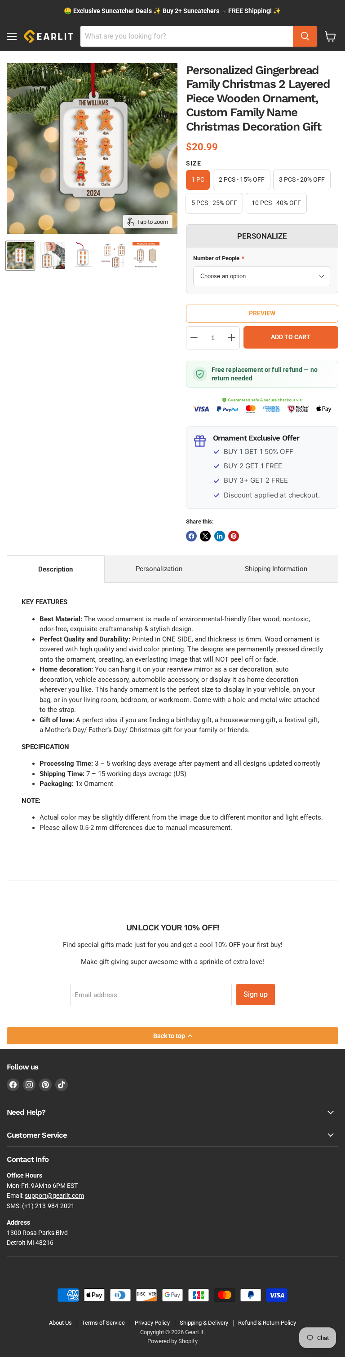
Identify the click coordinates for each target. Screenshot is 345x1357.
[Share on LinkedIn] (219, 536)
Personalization (159, 569)
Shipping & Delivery (204, 1322)
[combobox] (186, 36)
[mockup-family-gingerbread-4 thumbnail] (20, 255)
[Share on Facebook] (191, 536)
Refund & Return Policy (267, 1322)
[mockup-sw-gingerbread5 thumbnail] (83, 255)
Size (193, 163)
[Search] (305, 36)
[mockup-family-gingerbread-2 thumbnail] (146, 255)
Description (55, 569)
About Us (60, 1322)
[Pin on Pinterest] (233, 536)
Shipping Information (276, 569)
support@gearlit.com (54, 1195)
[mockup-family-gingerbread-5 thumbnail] (51, 255)
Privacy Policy (152, 1322)
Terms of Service (103, 1322)
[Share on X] (205, 536)
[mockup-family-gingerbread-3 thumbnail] (114, 255)
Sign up (255, 994)
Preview (262, 313)
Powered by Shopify (172, 1341)
